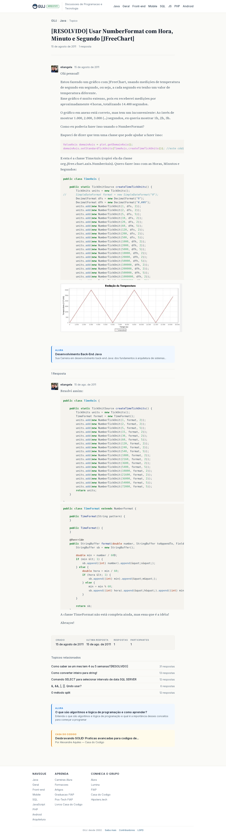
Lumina (95, 784)
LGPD (141, 830)
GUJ (54, 20)
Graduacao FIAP (64, 794)
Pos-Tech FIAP (64, 799)
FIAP (94, 789)
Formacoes (61, 784)
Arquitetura (39, 819)
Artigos (59, 789)
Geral (126, 6)
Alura (94, 779)
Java (116, 6)
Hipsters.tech (99, 799)
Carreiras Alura (63, 779)
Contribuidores (127, 830)
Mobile (152, 6)
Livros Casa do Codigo (68, 804)
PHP (177, 6)
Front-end (38, 789)
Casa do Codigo (101, 794)
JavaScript (38, 804)
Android (188, 6)
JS (170, 6)
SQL (162, 6)
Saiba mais (110, 830)
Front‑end (138, 6)
